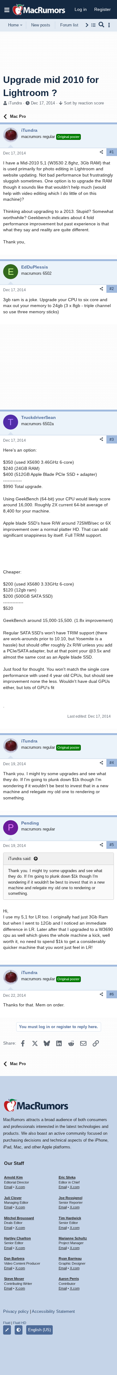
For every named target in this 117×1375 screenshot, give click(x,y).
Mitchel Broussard (19, 1218)
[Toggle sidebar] (110, 25)
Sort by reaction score (84, 103)
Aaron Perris (69, 1279)
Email (8, 1187)
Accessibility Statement (53, 1311)
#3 (112, 439)
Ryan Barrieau (70, 1258)
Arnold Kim (13, 1177)
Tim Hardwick (70, 1218)
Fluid (6, 1323)
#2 (112, 289)
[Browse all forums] (93, 25)
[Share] (101, 152)
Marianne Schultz (73, 1238)
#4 (112, 763)
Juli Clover (13, 1198)
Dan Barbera (14, 1258)
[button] (7, 10)
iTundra (15, 103)
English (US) (39, 1329)
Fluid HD (19, 1323)
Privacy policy (16, 1311)
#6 (112, 994)
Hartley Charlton (17, 1238)
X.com (20, 1187)
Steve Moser (14, 1279)
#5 (112, 845)
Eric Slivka (67, 1177)
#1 (112, 152)
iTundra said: (20, 858)
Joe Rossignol (70, 1198)
